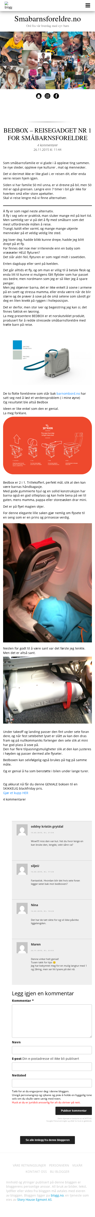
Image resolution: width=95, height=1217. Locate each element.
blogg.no (57, 1195)
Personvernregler (60, 1121)
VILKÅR (77, 1165)
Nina (34, 905)
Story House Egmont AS (34, 1199)
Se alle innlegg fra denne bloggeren (48, 1140)
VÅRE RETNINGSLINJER (29, 1165)
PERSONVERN (59, 1165)
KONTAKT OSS (36, 1171)
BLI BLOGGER (59, 1171)
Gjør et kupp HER (15, 793)
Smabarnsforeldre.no (47, 20)
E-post (45, 1058)
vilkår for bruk (75, 1121)
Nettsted (19, 1075)
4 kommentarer (47, 145)
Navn (16, 1042)
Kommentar (23, 1000)
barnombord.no (68, 393)
